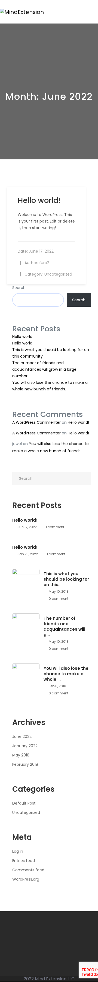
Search (19, 287)
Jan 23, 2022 (27, 554)
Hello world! (22, 336)
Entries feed (23, 860)
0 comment (58, 598)
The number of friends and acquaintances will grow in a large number (44, 369)
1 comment (54, 527)
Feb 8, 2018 (57, 686)
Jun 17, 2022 (27, 527)
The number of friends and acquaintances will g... (64, 627)
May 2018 (20, 755)
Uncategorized (58, 274)
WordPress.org (25, 879)
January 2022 (25, 746)
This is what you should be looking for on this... (66, 579)
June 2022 (22, 736)
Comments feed (28, 870)
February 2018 (25, 764)
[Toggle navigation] (95, 11)
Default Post (24, 803)
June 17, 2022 (41, 251)
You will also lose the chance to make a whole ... (66, 674)
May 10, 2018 (58, 591)
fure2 (44, 262)
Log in (17, 851)
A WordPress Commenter (36, 422)
